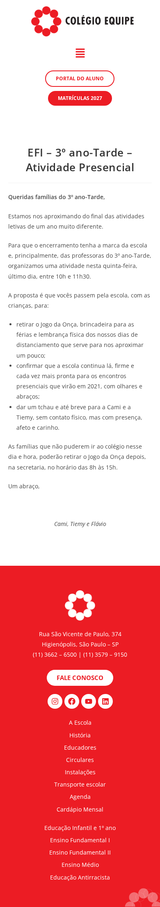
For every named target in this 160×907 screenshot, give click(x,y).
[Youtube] (88, 701)
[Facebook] (71, 701)
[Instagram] (55, 701)
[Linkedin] (105, 701)
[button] (80, 53)
